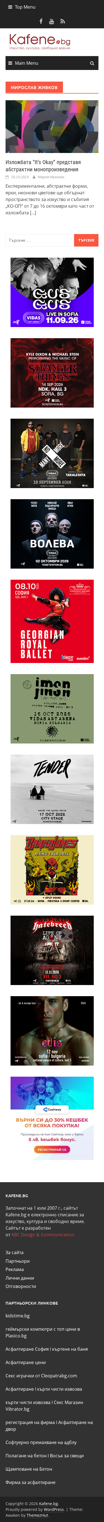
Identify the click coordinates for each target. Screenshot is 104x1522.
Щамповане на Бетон (29, 1469)
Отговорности (21, 1286)
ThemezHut (37, 1515)
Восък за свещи (67, 1456)
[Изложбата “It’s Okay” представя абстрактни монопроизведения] (52, 126)
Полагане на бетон (26, 1456)
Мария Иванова (51, 176)
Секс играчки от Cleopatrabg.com (41, 1376)
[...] (33, 213)
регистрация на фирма (30, 1422)
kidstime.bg (18, 1316)
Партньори (18, 1261)
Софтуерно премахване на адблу (41, 1442)
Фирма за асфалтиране (30, 1482)
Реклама (15, 1269)
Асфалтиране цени (26, 1362)
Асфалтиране (20, 1389)
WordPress (54, 1509)
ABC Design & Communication (42, 1235)
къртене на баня (70, 1349)
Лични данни (20, 1278)
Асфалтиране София (27, 1349)
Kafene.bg (48, 1503)
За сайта (15, 1252)
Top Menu (25, 7)
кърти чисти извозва (59, 1389)
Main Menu (26, 63)
